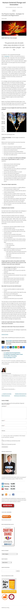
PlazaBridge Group (16, 375)
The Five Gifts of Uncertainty (10, 356)
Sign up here (9, 340)
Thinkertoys (6, 56)
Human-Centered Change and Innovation (14, 4)
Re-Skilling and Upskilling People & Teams (13, 354)
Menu (14, 10)
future (9, 362)
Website (3, 430)
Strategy (22, 360)
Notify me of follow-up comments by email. (11, 440)
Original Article (5, 334)
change (5, 362)
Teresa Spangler (6, 363)
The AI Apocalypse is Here (10, 357)
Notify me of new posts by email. (9, 444)
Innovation (13, 360)
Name (3, 420)
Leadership (18, 360)
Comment (4, 406)
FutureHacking (22, 477)
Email (3, 425)
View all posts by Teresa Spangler (8, 389)
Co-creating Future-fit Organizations (12, 352)
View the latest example (6, 519)
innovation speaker (11, 478)
